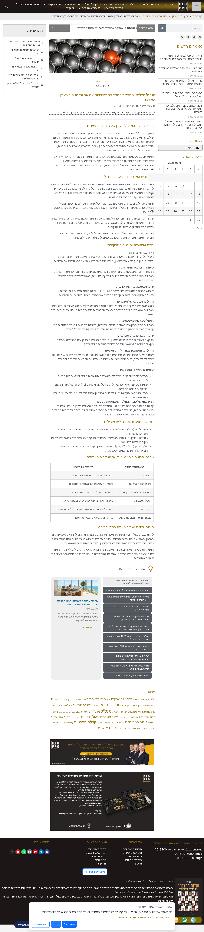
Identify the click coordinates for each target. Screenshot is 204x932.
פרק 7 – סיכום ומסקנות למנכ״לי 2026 (132, 675)
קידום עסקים (68, 723)
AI (149, 699)
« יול (200, 228)
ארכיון (138, 863)
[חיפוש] (162, 28)
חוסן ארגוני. (137, 705)
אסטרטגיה (141, 699)
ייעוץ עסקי (95, 705)
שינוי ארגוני (58, 722)
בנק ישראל (82, 699)
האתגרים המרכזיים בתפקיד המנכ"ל (25, 51)
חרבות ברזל (110, 704)
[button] (6, 6)
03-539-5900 (184, 854)
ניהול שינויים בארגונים (155, 16)
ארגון (108, 700)
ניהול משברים (63, 112)
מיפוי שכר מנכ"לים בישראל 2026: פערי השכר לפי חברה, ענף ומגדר (129, 647)
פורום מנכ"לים (117, 722)
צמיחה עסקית (103, 722)
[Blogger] (29, 851)
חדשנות (57, 699)
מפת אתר (100, 860)
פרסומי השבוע (72, 4)
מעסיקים (72, 712)
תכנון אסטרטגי (134, 728)
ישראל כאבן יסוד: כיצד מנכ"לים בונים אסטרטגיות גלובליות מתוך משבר (132, 657)
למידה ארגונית (82, 705)
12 (175, 194)
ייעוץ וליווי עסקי (180, 16)
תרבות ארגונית (108, 727)
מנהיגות (132, 711)
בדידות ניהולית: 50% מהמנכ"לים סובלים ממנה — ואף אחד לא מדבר (182, 82)
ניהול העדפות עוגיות (95, 871)
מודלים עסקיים (65, 705)
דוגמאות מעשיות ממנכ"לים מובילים (25, 68)
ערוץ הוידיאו (135, 856)
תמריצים (123, 728)
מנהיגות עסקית (120, 711)
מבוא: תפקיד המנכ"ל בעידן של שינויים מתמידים (24, 43)
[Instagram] (12, 851)
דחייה (56, 924)
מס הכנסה (82, 711)
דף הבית (168, 4)
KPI (153, 699)
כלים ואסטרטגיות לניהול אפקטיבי (27, 60)
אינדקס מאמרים (132, 852)
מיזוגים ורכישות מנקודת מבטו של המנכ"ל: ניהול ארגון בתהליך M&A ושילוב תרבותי (183, 124)
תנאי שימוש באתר (95, 852)
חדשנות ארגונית (149, 705)
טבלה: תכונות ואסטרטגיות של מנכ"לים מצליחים (24, 76)
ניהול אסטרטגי (146, 717)
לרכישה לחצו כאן (113, 8)
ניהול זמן (75, 112)
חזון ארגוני (125, 705)
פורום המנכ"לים (107, 112)
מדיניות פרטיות (97, 849)
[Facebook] (47, 851)
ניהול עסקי (64, 717)
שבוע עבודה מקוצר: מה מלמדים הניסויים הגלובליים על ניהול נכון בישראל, (184, 109)
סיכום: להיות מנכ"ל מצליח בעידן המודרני (23, 85)
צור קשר (70, 8)
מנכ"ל (106, 711)
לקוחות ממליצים (91, 8)
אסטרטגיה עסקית (122, 699)
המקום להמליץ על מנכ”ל (98, 4)
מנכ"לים (94, 711)
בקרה (75, 700)
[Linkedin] (41, 851)
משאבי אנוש (63, 712)
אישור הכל (69, 924)
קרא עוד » (89, 627)
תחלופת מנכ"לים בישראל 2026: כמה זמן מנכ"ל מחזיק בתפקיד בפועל (128, 637)
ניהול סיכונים (90, 717)
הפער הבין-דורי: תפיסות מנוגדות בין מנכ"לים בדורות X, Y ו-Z (182, 95)
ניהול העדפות (40, 924)
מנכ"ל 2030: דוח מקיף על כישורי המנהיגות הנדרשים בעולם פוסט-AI (130, 667)
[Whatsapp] (23, 851)
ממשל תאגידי (144, 712)
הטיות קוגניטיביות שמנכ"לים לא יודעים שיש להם (102, 28)
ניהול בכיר (133, 717)
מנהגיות (90, 112)
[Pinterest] (35, 851)
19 (175, 202)
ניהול (83, 112)
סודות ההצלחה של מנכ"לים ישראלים (139, 4)
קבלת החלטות (85, 722)
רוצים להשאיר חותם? (28, 4)
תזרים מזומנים (148, 728)
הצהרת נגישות (97, 856)
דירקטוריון (67, 699)
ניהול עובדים (75, 717)
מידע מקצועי (54, 4)
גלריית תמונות (133, 860)
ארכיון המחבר (102, 85)
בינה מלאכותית (96, 699)
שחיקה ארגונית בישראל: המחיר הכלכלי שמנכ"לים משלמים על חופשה (181, 57)
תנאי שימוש (145, 917)
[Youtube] (17, 851)
